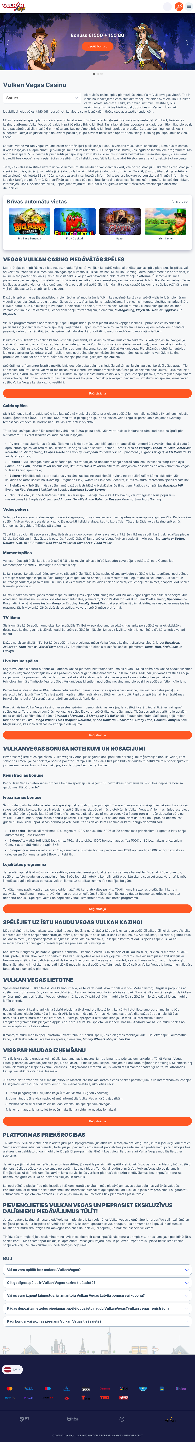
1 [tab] (94, 74)
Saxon (120, 238)
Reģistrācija (179, 4)
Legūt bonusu (97, 46)
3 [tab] (101, 74)
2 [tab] (97, 74)
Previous (8, 42)
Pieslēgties (167, 4)
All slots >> (180, 201)
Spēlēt (29, 216)
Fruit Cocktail (75, 238)
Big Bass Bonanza (29, 238)
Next (187, 42)
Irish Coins (165, 238)
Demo (29, 227)
